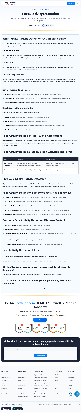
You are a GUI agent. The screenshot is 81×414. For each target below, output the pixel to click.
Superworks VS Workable (40, 377)
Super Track (21, 393)
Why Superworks (5, 377)
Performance (58, 391)
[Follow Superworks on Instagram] (6, 404)
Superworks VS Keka (39, 375)
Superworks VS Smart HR (40, 391)
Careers (70, 383)
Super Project (21, 380)
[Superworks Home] (9, 4)
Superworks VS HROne (40, 396)
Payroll (56, 383)
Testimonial (71, 380)
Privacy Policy (4, 388)
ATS (56, 385)
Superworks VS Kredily (40, 380)
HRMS (56, 377)
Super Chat (21, 383)
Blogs (2, 383)
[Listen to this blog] (43, 25)
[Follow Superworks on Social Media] (20, 404)
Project (57, 380)
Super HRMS (21, 375)
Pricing (69, 388)
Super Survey (21, 385)
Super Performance (23, 396)
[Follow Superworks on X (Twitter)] (9, 404)
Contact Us (71, 377)
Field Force (58, 393)
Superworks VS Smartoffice (41, 385)
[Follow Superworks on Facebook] (2, 404)
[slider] (48, 26)
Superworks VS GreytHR (40, 383)
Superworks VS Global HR (40, 388)
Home (2, 375)
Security (3, 391)
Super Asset (21, 391)
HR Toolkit (4, 380)
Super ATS (20, 388)
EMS (56, 388)
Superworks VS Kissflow (40, 393)
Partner (70, 385)
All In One (57, 375)
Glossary (34, 9)
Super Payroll (21, 377)
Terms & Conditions (6, 393)
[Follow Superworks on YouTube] (16, 404)
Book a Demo (71, 3)
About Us (70, 375)
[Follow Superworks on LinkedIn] (13, 404)
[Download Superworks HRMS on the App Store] (6, 409)
